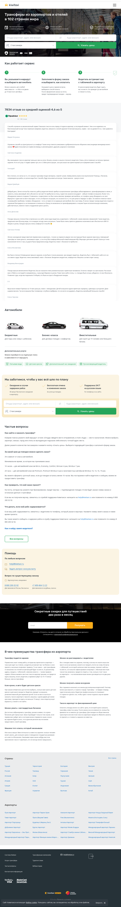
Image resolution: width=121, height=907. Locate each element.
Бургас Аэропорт (39, 827)
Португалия (64, 776)
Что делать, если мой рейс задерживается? (25, 507)
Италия (7, 781)
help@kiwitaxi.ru (84, 497)
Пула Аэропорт (10, 813)
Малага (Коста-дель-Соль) (97, 817)
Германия (64, 771)
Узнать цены (87, 45)
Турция (7, 766)
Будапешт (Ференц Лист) (42, 822)
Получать (80, 625)
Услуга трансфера (11, 860)
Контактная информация (13, 872)
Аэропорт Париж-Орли (41, 813)
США (90, 781)
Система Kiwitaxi (10, 855)
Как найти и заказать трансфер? (20, 433)
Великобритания (94, 786)
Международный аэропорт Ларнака (101, 827)
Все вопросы (16, 539)
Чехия (90, 771)
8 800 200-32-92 (12, 585)
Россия (7, 771)
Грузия (63, 781)
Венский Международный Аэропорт (101, 832)
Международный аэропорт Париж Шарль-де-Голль (18, 837)
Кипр (34, 776)
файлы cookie (31, 902)
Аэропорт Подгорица (12, 822)
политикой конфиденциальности (66, 634)
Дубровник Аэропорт (12, 827)
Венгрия (91, 766)
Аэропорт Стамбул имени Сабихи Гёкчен (73, 832)
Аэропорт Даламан (67, 837)
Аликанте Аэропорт (67, 813)
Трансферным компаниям (42, 855)
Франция (8, 791)
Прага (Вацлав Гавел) (40, 817)
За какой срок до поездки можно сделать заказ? (27, 452)
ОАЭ (34, 781)
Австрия (91, 776)
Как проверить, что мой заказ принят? (23, 485)
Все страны (112, 758)
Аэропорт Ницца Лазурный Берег (100, 813)
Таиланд (36, 771)
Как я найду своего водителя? (19, 528)
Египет (35, 786)
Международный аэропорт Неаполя (101, 837)
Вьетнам (63, 791)
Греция (7, 786)
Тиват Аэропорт (10, 817)
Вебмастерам (37, 866)
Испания (8, 776)
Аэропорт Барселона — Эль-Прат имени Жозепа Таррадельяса (18, 832)
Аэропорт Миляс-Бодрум (69, 827)
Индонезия (64, 786)
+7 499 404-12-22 (39, 585)
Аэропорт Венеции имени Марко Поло (46, 837)
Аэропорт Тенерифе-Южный (98, 822)
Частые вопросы (10, 866)
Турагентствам (38, 860)
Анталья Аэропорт (67, 822)
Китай (90, 791)
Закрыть (99, 903)
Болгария (63, 766)
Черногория (37, 766)
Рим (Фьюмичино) (67, 817)
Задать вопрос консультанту (22, 569)
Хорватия (36, 791)
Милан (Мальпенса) (40, 832)
